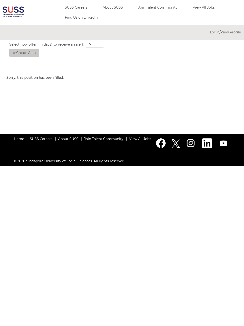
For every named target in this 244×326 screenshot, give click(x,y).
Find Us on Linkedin (81, 17)
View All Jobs (204, 7)
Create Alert (25, 53)
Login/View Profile (225, 32)
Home (19, 139)
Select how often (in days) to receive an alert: (46, 44)
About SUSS (113, 7)
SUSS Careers (76, 7)
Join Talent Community (158, 7)
